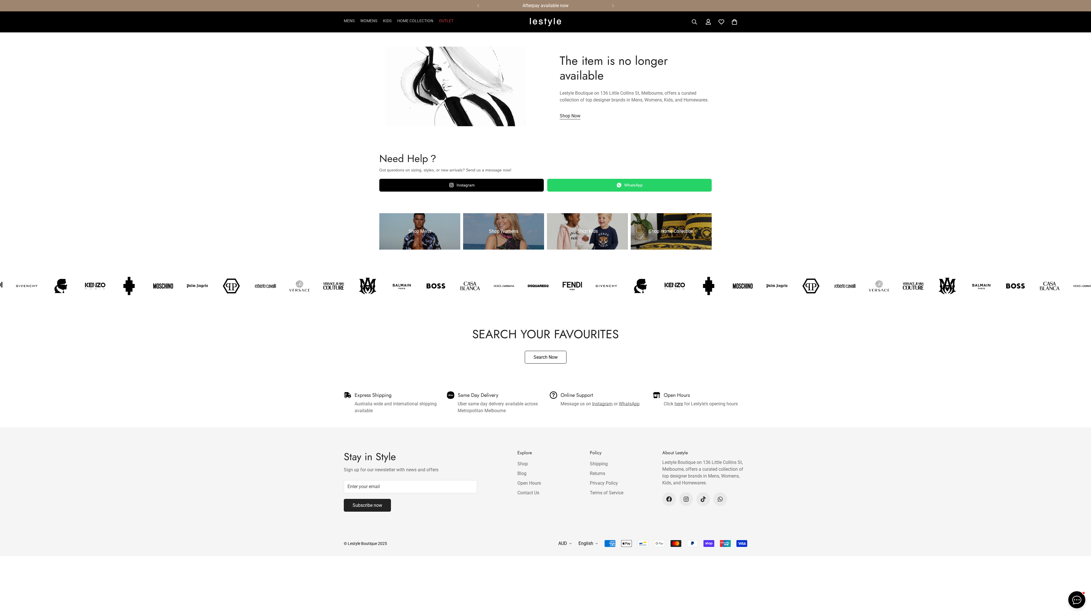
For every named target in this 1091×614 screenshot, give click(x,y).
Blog (521, 473)
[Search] (694, 22)
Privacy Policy (604, 483)
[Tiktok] (703, 499)
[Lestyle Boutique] (545, 22)
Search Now (546, 357)
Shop (522, 463)
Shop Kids (587, 231)
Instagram (466, 185)
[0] (734, 21)
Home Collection (415, 20)
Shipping (599, 463)
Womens (368, 20)
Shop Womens (503, 231)
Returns (597, 473)
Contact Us (528, 492)
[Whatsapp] (720, 499)
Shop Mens (420, 231)
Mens (349, 20)
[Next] (613, 5)
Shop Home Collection (671, 231)
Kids (387, 20)
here (678, 403)
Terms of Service (606, 492)
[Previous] (478, 5)
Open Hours (529, 483)
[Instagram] (686, 499)
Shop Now (570, 116)
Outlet (446, 20)
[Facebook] (669, 499)
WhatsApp (633, 185)
